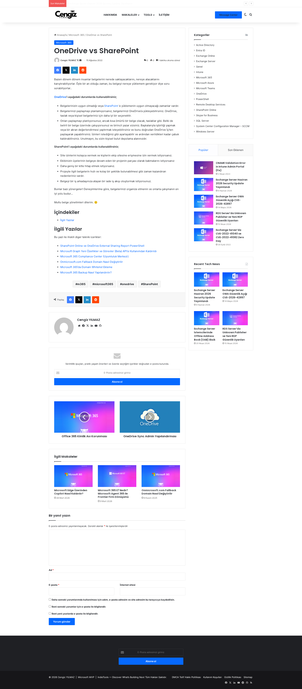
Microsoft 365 (76, 34)
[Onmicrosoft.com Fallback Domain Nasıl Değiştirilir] (161, 476)
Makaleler (129, 14)
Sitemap (248, 677)
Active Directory (205, 45)
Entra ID (200, 50)
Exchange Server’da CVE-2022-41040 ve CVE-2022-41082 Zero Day (230, 235)
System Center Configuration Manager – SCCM (222, 126)
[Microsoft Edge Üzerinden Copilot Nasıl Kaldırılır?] (73, 476)
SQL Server (202, 120)
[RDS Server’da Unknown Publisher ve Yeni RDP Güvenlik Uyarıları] (203, 218)
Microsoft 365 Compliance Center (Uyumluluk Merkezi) (94, 256)
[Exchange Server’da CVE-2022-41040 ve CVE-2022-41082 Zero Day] (203, 234)
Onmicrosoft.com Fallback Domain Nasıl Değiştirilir (91, 261)
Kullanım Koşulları (212, 677)
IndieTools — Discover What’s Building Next (121, 677)
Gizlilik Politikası (232, 677)
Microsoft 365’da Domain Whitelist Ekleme (86, 267)
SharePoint (111, 105)
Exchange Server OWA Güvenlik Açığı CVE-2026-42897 (98, 3)
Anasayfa (61, 34)
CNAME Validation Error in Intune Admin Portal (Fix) (231, 166)
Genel (199, 66)
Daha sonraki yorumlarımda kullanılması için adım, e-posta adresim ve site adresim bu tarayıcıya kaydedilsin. (113, 599)
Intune (199, 72)
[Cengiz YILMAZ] (66, 14)
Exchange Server (205, 61)
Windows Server (205, 131)
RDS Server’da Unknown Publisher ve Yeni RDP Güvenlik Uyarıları (231, 216)
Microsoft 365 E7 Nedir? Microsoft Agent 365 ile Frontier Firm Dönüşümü (113, 494)
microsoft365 (103, 284)
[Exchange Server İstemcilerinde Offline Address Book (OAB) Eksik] (206, 318)
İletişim (164, 14)
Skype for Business (207, 115)
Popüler (203, 150)
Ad (51, 570)
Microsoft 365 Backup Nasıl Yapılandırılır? (86, 272)
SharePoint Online (206, 110)
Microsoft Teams (205, 88)
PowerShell (202, 99)
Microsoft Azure (205, 82)
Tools (148, 14)
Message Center (228, 14)
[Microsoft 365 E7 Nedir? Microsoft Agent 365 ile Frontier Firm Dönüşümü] (117, 476)
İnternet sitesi (127, 584)
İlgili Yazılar (67, 220)
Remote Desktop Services (210, 104)
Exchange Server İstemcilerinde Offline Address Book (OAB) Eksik (204, 334)
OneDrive (60, 97)
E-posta (54, 584)
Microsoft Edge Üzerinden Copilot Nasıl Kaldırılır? (70, 492)
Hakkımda (110, 14)
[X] (87, 326)
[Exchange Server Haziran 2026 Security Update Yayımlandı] (203, 184)
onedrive (128, 284)
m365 (81, 284)
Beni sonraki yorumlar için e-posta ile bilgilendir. (79, 606)
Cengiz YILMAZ (68, 60)
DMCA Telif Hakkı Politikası (186, 677)
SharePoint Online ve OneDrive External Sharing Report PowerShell (102, 245)
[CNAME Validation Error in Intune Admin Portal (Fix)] (203, 167)
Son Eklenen (235, 150)
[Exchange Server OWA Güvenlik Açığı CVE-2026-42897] (203, 201)
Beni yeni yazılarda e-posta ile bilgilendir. (75, 613)
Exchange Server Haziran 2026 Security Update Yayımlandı (231, 183)
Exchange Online (205, 55)
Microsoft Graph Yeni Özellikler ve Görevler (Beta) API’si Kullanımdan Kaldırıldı (108, 251)
